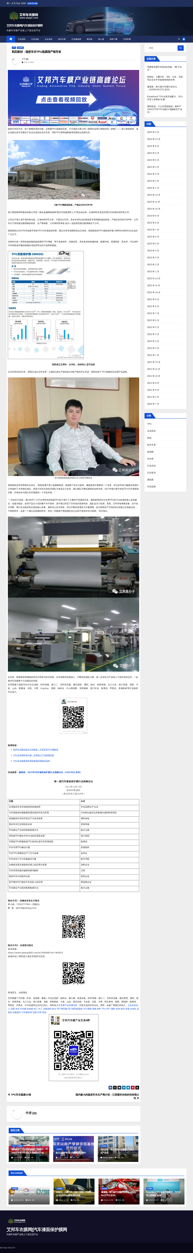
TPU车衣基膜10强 (20, 1094)
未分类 (150, 459)
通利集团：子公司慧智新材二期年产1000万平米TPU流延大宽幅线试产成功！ (27, 1152)
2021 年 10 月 (153, 376)
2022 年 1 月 (153, 355)
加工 (36, 1009)
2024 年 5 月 (153, 160)
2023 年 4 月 (153, 251)
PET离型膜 (62, 1009)
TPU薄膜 (87, 1009)
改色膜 (30, 1009)
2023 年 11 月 (153, 202)
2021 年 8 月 (153, 390)
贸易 (35, 1012)
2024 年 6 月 (153, 153)
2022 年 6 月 (153, 320)
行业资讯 (22, 39)
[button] (179, 39)
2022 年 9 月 (153, 299)
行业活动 (35, 39)
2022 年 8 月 (153, 306)
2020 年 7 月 (153, 404)
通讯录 (90, 39)
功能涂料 (47, 1009)
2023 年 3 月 (153, 257)
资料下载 (113, 39)
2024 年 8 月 (153, 146)
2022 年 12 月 (153, 278)
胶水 (54, 1009)
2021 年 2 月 (153, 397)
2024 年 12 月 (153, 139)
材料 (99, 1009)
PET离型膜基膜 (75, 1009)
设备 (127, 1009)
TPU (14, 47)
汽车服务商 (27, 1012)
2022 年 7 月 (153, 313)
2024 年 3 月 (153, 174)
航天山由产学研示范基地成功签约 (71, 1153)
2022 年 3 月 (153, 341)
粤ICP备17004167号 (7, 1248)
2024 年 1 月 (153, 188)
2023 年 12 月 (153, 195)
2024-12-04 (64, 1200)
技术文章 (62, 39)
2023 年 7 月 (153, 230)
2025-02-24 (19, 1200)
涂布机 (133, 1009)
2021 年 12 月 (153, 362)
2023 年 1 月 (153, 271)
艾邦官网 (127, 39)
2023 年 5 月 (153, 244)
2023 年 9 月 (153, 216)
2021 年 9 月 (153, 383)
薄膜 (94, 1009)
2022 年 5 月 (153, 327)
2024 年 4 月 (153, 167)
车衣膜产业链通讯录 (67, 1005)
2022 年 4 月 (153, 334)
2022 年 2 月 (153, 348)
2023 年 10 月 (153, 209)
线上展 (101, 39)
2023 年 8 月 (153, 223)
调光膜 (150, 480)
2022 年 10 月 (153, 292)
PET (108, 1009)
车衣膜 (23, 1009)
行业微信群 (76, 39)
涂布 (17, 1009)
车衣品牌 (151, 487)
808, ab (30, 1157)
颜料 (113, 1009)
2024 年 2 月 (153, 181)
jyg (27, 59)
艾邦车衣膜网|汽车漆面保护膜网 (25, 25)
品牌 (13, 1009)
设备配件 (17, 1012)
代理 (39, 1012)
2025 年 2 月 (153, 132)
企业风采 (48, 39)
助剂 (123, 1009)
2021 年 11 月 (153, 369)
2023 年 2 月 (153, 264)
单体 (118, 1009)
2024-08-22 (154, 1200)
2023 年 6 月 (153, 237)
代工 (40, 1009)
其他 (44, 1012)
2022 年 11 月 (153, 285)
